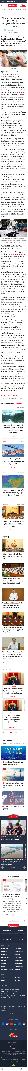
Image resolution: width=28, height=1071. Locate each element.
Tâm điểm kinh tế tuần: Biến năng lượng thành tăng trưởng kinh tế (13, 786)
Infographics (16, 743)
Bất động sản (5, 504)
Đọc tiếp (5, 537)
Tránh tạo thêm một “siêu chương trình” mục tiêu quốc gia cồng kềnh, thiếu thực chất (13, 581)
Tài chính (19, 9)
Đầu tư (13, 9)
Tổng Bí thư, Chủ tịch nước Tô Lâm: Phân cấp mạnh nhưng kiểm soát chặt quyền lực (12, 605)
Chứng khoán (5, 1)
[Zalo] (19, 1023)
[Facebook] (2, 1023)
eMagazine (24, 743)
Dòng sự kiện (13, 877)
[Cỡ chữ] (18, 1069)
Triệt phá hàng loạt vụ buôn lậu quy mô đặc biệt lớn (12, 838)
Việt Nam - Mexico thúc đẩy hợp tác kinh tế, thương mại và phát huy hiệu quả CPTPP (13, 691)
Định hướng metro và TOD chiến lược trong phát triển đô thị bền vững (11, 897)
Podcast (10, 743)
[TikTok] (15, 1023)
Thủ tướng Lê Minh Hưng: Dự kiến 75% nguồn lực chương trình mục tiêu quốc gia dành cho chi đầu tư (12, 655)
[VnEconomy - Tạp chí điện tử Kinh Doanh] (13, 925)
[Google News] (21, 1069)
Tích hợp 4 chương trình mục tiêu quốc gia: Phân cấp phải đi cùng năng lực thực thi (12, 630)
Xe (20, 1)
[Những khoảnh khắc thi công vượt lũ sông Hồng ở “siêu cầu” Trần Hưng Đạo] (12, 851)
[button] (11, 732)
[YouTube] (11, 1023)
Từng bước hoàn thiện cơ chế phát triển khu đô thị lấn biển (13, 524)
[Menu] (2, 1069)
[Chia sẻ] (25, 1069)
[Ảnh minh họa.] (13, 51)
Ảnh (2, 977)
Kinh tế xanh (5, 407)
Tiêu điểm (7, 9)
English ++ (20, 939)
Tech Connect (7, 939)
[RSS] (23, 1023)
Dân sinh (4, 472)
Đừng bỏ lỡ (6, 669)
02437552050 (6, 1010)
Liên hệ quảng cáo (13, 1013)
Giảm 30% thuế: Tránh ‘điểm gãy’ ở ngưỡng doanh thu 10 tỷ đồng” (12, 556)
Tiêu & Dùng (14, 1)
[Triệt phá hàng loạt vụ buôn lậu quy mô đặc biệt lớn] (13, 827)
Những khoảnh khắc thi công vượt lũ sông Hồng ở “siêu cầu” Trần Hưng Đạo (12, 862)
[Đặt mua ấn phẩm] (23, 5)
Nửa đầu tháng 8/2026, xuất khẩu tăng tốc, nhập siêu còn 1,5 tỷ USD (13, 461)
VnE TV (25, 1)
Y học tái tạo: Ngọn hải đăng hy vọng (13, 808)
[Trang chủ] (2, 10)
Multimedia (7, 741)
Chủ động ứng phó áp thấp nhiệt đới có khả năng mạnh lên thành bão (13, 492)
